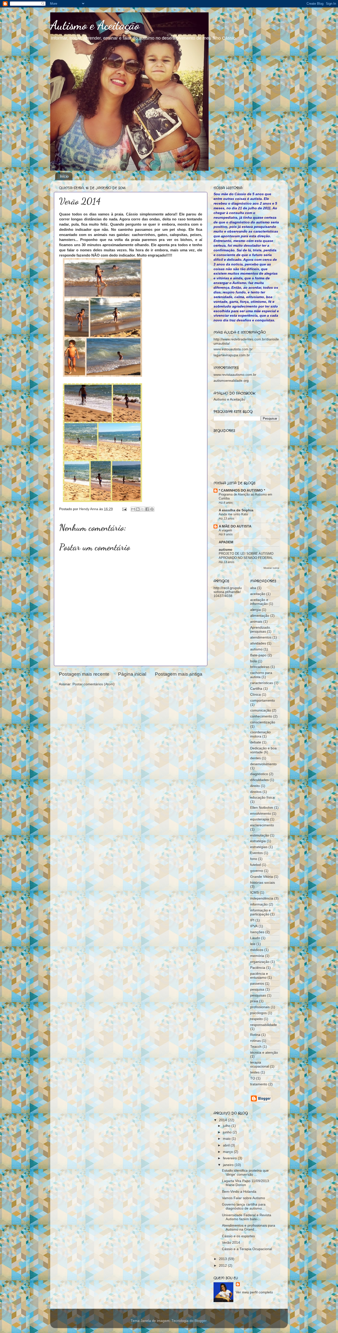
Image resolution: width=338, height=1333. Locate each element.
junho (228, 1132)
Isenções (257, 932)
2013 (223, 1259)
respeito (256, 1019)
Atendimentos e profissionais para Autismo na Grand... (248, 1227)
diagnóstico (259, 774)
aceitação (257, 594)
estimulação (259, 835)
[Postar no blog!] (137, 509)
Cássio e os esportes (238, 1236)
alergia (255, 610)
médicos (256, 950)
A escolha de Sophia (236, 510)
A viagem (225, 530)
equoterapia (259, 819)
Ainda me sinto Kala (233, 514)
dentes (255, 758)
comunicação (260, 710)
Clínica (255, 694)
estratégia (258, 841)
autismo (225, 549)
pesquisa (257, 989)
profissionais (260, 1007)
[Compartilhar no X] (142, 509)
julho (227, 1126)
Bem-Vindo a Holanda (239, 1191)
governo (256, 871)
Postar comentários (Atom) (93, 684)
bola (253, 661)
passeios (257, 983)
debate (255, 742)
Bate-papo (258, 655)
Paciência (257, 968)
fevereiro (230, 1158)
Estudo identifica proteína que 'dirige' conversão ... (245, 1172)
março (228, 1152)
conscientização (262, 722)
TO (252, 1078)
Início (64, 176)
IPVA (254, 926)
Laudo (255, 938)
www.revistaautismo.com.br (235, 375)
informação (259, 904)
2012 (223, 1265)
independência (261, 898)
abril (227, 1145)
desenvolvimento (263, 764)
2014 (223, 1120)
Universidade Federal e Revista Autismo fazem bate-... (246, 1217)
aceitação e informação (259, 602)
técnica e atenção (264, 1052)
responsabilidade (263, 1025)
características (261, 683)
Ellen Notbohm (261, 807)
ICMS (254, 892)
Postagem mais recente (84, 674)
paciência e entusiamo (259, 975)
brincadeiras (259, 667)
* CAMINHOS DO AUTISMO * (242, 490)
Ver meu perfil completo (254, 1292)
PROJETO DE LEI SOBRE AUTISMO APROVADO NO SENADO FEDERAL (246, 556)
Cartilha (256, 688)
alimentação (259, 616)
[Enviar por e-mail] (133, 509)
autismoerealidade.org (231, 380)
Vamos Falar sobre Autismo (243, 1198)
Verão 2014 (231, 1242)
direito (255, 786)
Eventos (256, 853)
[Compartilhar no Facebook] (147, 509)
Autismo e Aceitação (94, 25)
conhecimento (261, 716)
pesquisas (258, 995)
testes (255, 1072)
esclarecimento (262, 825)
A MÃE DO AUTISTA (235, 526)
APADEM (226, 542)
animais (256, 621)
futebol (255, 865)
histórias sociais (262, 882)
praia (254, 1001)
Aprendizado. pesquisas (260, 629)
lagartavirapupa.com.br (232, 355)
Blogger (200, 1321)
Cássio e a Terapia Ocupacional (247, 1249)
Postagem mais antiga (178, 674)
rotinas (255, 1041)
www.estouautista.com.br (233, 349)
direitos (256, 792)
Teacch (256, 1046)
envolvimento (260, 813)
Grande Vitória (261, 877)
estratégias (258, 847)
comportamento (262, 700)
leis (252, 944)
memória (257, 956)
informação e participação (260, 912)
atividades (258, 643)
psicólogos (258, 1013)
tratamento (258, 1084)
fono (253, 859)
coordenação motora (260, 734)
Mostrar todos (271, 568)
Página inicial (132, 674)
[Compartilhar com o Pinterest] (151, 509)
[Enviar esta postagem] (124, 509)
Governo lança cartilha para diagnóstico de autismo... (244, 1206)
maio (227, 1139)
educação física (262, 797)
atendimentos (260, 637)
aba (253, 588)
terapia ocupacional (259, 1064)
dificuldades (259, 780)
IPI (252, 920)
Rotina (255, 1035)
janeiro (229, 1165)
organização (259, 962)
